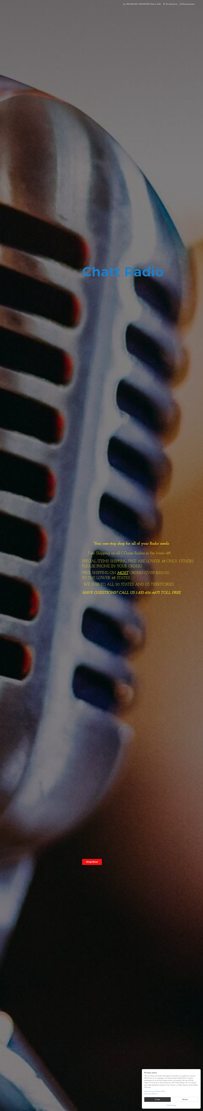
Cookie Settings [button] (171, 1105)
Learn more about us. (151, 1094)
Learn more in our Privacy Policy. (154, 1091)
